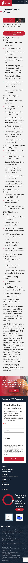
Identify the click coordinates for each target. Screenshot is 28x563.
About (4, 467)
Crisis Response (7, 472)
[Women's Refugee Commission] (6, 2)
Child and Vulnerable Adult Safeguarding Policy (13, 544)
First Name (7, 431)
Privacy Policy (6, 560)
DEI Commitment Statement (10, 552)
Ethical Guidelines (7, 554)
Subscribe (14, 459)
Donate (20, 2)
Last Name (7, 438)
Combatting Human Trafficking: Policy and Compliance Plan (14, 549)
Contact (5, 489)
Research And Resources (10, 477)
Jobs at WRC (6, 484)
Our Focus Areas (7, 469)
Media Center (6, 479)
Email (5, 423)
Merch (4, 487)
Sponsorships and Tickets (14, 33)
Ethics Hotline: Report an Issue (11, 555)
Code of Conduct (6, 547)
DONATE (14, 391)
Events (4, 482)
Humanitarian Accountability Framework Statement (13, 558)
